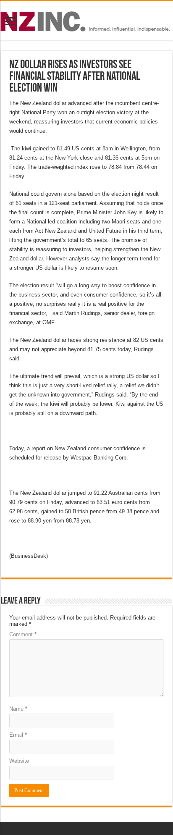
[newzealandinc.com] (86, 20)
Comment (23, 634)
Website (19, 761)
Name (18, 709)
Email (18, 735)
